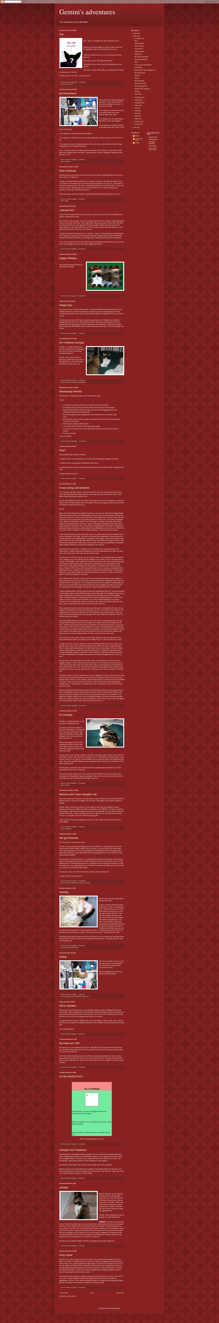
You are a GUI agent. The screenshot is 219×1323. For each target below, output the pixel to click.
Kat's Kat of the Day (82, 872)
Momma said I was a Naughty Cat (77, 794)
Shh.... (62, 34)
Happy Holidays (68, 258)
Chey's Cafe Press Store (152, 149)
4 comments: (81, 1144)
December (138, 38)
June (136, 111)
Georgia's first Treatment (72, 1150)
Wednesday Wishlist (70, 391)
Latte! (115, 692)
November (138, 97)
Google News (153, 139)
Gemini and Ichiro (138, 139)
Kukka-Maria (87, 133)
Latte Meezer (73, 882)
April (136, 116)
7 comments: (82, 82)
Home (92, 1293)
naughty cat (68, 828)
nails (66, 947)
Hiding (62, 956)
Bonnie (137, 136)
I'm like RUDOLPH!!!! (71, 1076)
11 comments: (82, 478)
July (136, 108)
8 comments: (81, 380)
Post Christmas (67, 170)
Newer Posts (64, 1293)
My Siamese (153, 146)
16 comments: (82, 296)
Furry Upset (65, 1255)
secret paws (86, 882)
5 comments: (81, 199)
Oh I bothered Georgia (71, 342)
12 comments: (83, 441)
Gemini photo (68, 382)
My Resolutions (67, 93)
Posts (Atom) (72, 1296)
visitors (67, 201)
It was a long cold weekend (74, 487)
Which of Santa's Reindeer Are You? (92, 1139)
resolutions (68, 161)
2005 (135, 127)
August (137, 105)
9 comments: (81, 159)
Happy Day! (65, 305)
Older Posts (120, 1293)
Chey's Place (153, 137)
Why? (62, 450)
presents (80, 882)
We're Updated (67, 1005)
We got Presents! (68, 838)
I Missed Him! (66, 210)
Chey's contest (110, 47)
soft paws (70, 947)
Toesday (64, 892)
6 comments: (81, 1245)
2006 (135, 36)
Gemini (137, 143)
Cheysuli (120, 125)
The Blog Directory (152, 142)
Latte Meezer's (76, 846)
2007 (135, 33)
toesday (76, 947)
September (138, 103)
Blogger (117, 1308)
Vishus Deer (85, 996)
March (137, 119)
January (137, 124)
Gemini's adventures (87, 11)
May (136, 113)
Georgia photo (82, 382)
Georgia (75, 382)
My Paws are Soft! (69, 1043)
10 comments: (82, 249)
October (137, 100)
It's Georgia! (66, 714)
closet (71, 996)
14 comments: (83, 705)
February (138, 121)
